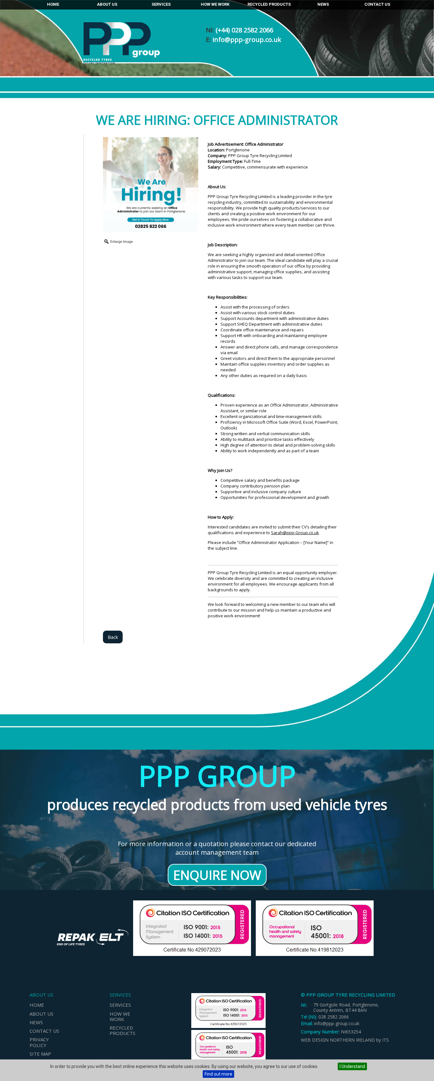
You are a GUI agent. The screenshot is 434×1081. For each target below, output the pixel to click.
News (323, 4)
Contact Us (377, 4)
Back (113, 637)
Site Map (40, 1054)
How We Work (215, 4)
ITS (385, 1040)
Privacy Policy (39, 1042)
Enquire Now (217, 875)
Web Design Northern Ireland (338, 1040)
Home (53, 4)
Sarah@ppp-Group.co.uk (295, 532)
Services (161, 4)
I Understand (352, 1066)
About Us (107, 4)
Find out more (218, 1074)
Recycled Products (269, 4)
